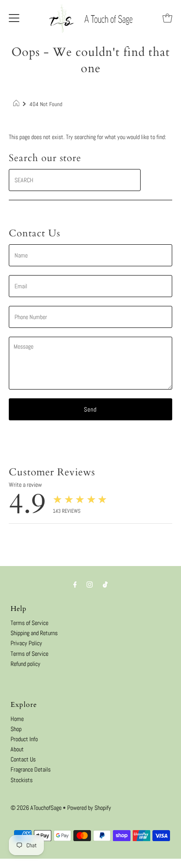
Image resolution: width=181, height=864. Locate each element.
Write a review (25, 485)
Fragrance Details (31, 769)
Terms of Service (29, 623)
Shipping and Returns (34, 633)
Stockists (22, 780)
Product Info (24, 739)
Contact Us (23, 759)
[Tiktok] (105, 584)
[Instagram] (90, 584)
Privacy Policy (26, 643)
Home (17, 719)
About (17, 749)
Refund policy (25, 664)
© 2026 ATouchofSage (36, 808)
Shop (16, 729)
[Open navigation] (14, 18)
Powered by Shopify (89, 808)
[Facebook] (75, 584)
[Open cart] (167, 18)
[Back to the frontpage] (17, 104)
